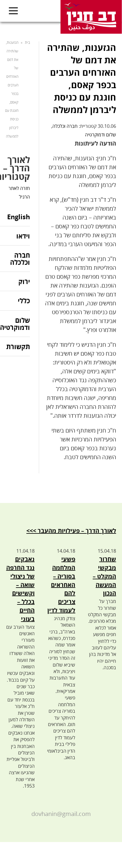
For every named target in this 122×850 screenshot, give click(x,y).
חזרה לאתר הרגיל (19, 192)
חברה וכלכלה (65, 126)
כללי (24, 300)
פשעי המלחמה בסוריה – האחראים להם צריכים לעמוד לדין (61, 584)
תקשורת (18, 346)
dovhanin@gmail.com (61, 814)
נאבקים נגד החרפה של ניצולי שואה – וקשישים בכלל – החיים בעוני (20, 589)
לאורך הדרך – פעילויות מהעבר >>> (71, 531)
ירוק (24, 281)
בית (27, 42)
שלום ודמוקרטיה (100, 134)
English (18, 217)
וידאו (23, 235)
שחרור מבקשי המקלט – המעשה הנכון (104, 576)
